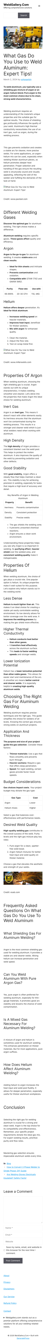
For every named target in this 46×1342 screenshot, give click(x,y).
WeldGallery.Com (16, 4)
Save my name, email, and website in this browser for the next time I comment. (24, 1250)
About (6, 1275)
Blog (9, 1163)
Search (23, 15)
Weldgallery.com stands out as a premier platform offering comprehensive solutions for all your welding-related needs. (23, 1322)
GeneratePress (23, 1338)
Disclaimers (9, 1289)
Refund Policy (10, 1303)
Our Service (9, 1296)
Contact (7, 1311)
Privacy (7, 1282)
